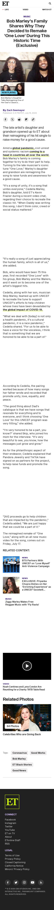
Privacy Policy (13, 859)
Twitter (9, 826)
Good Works (38, 753)
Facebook (10, 819)
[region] (27, 67)
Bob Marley (19, 758)
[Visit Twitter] (16, 883)
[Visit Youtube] (32, 882)
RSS (7, 844)
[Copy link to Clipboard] (33, 120)
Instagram (10, 823)
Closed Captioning (15, 862)
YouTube (10, 830)
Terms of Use (12, 855)
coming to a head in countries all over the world (26, 153)
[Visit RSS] (41, 883)
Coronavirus (20, 753)
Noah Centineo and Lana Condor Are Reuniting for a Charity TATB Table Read (24, 688)
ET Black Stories (22, 764)
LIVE (7, 9)
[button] (27, 666)
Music (27, 16)
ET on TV (10, 833)
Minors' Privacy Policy (17, 869)
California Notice (14, 866)
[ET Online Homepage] (6, 3)
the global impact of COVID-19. (23, 310)
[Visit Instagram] (24, 883)
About (8, 837)
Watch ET (47, 9)
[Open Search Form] (50, 3)
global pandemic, (23, 148)
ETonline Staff (12, 840)
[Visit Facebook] (8, 883)
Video (25, 9)
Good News (19, 770)
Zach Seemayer (16, 110)
